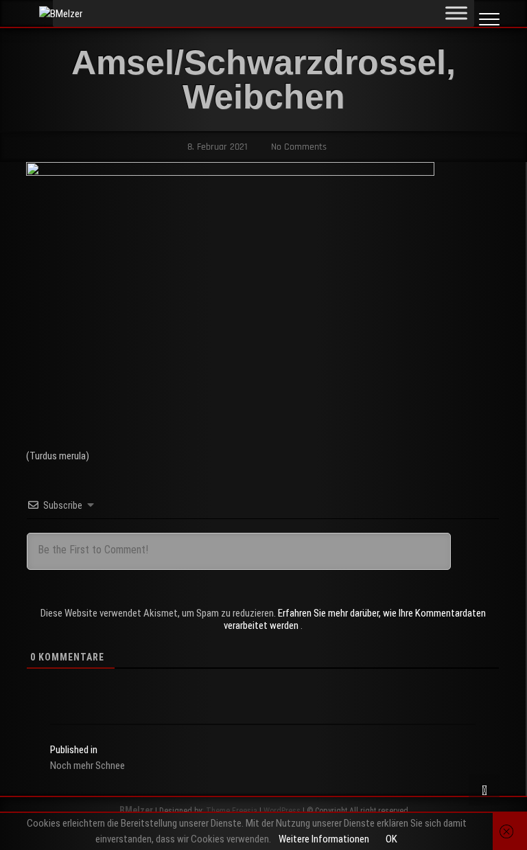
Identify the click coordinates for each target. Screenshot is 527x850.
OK (391, 839)
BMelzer (136, 810)
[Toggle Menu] (456, 12)
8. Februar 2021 (216, 147)
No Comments (297, 147)
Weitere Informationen (324, 839)
